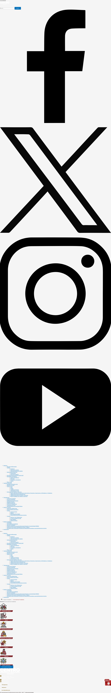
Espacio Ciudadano (7, 521)
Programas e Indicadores (15, 479)
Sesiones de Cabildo (14, 470)
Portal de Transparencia (12, 504)
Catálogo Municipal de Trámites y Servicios (19, 495)
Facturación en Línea (14, 490)
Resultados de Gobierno (12, 476)
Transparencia (6, 497)
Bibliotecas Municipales (15, 514)
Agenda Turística (13, 520)
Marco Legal (9, 482)
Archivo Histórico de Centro (12, 509)
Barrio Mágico (13, 519)
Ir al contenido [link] (3, 0)
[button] (55, 531)
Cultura (8, 510)
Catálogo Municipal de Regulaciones (17, 494)
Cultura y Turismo (7, 507)
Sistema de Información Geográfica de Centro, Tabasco (18, 527)
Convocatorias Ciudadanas (12, 523)
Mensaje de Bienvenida (11, 466)
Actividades (9, 522)
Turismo (8, 516)
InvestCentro (6, 529)
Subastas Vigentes (11, 501)
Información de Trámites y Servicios (14, 492)
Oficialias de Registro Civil (12, 484)
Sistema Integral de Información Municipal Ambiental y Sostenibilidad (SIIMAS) (23, 526)
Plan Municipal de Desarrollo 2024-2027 (15, 475)
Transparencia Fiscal (11, 505)
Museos (12, 512)
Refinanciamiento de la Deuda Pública (14, 506)
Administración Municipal (12, 472)
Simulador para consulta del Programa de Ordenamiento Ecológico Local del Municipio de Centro (27, 528)
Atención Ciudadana (11, 525)
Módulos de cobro (10, 485)
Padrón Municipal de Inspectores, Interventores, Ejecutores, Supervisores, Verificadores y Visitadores (31, 493)
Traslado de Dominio (14, 489)
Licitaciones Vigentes (11, 498)
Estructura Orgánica (14, 474)
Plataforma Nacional (11, 503)
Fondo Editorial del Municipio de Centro (18, 515)
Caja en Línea (9, 486)
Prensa (11, 481)
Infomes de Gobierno (14, 477)
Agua (11, 487)
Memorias (12, 478)
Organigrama (13, 473)
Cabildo (8, 467)
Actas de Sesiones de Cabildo (16, 471)
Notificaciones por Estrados (12, 500)
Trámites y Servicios (7, 483)
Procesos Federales (11, 499)
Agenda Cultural (13, 511)
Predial (11, 488)
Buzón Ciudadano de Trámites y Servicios (18, 496)
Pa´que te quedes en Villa (15, 518)
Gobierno (5, 465)
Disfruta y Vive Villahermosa (16, 517)
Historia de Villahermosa (12, 508)
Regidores (12, 468)
